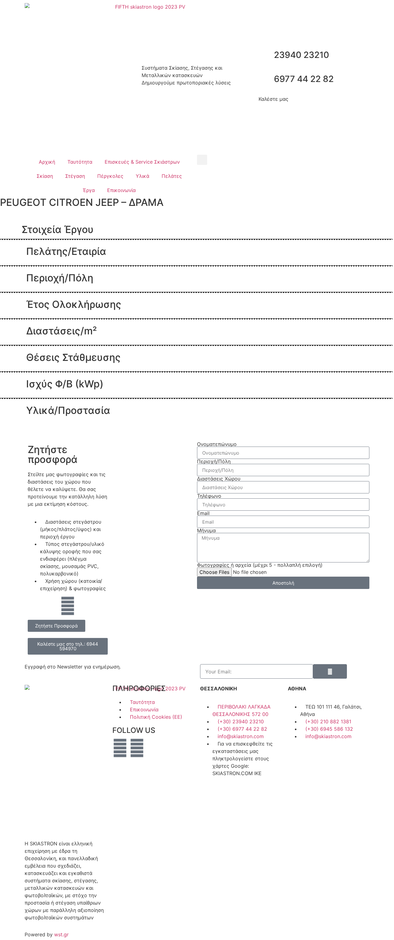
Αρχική (47, 162)
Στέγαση (75, 176)
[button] (202, 160)
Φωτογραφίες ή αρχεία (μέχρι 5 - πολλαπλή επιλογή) (260, 564)
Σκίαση (45, 176)
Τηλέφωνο (209, 495)
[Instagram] (137, 748)
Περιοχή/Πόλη (214, 461)
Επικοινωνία (121, 190)
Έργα (89, 190)
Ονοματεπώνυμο (217, 444)
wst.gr (61, 934)
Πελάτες (172, 176)
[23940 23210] (266, 55)
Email (203, 513)
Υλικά (142, 176)
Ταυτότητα (79, 162)
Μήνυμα (206, 530)
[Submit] (330, 671)
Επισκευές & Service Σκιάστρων (142, 162)
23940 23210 (301, 55)
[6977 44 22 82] (266, 79)
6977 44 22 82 (304, 79)
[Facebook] (120, 748)
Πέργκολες (110, 176)
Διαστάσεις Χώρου (218, 478)
